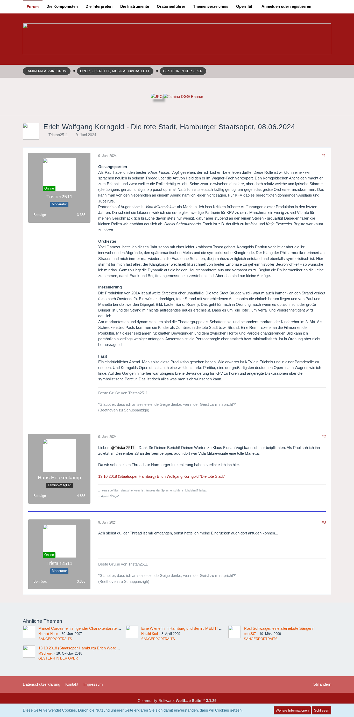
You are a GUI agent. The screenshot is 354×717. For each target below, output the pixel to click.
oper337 (250, 634)
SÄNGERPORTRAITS (55, 639)
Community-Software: (177, 700)
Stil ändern (322, 684)
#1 (324, 155)
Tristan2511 (58, 135)
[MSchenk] (29, 653)
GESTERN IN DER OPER (58, 658)
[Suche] (323, 6)
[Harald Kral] (132, 633)
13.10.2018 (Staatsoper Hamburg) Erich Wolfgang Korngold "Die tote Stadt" (161, 476)
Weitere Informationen (292, 710)
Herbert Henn (48, 634)
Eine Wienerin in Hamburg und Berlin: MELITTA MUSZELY (190, 628)
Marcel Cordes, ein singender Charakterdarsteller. (80, 628)
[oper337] (234, 633)
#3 (324, 522)
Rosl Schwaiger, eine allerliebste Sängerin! (279, 628)
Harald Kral (149, 634)
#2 (324, 436)
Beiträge (39, 215)
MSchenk (45, 653)
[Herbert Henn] (29, 633)
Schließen (321, 710)
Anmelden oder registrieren (286, 6)
